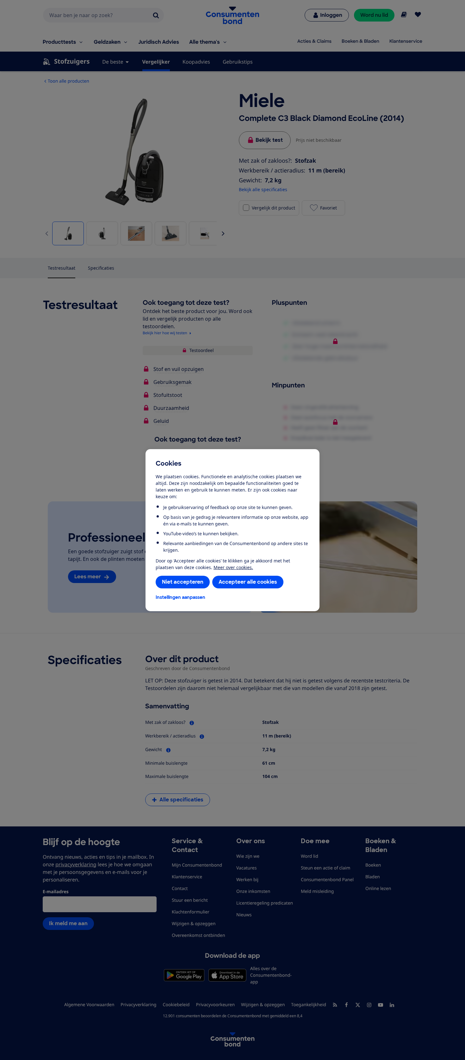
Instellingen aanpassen (180, 597)
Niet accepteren (182, 582)
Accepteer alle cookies (248, 582)
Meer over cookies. (233, 567)
